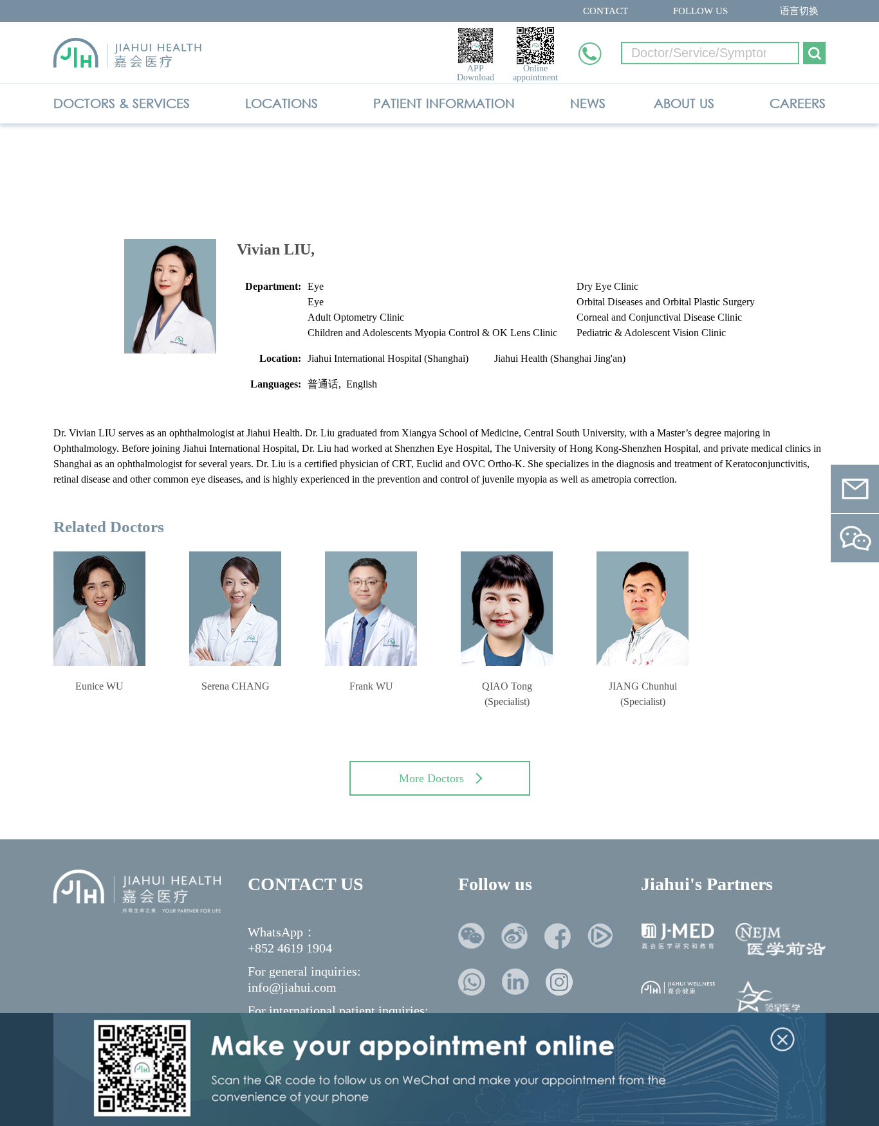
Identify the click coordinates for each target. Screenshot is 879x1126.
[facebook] (557, 936)
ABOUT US (684, 103)
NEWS (588, 103)
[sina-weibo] (514, 936)
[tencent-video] (601, 936)
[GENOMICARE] (768, 999)
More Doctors (431, 778)
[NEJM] (781, 939)
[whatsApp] (471, 982)
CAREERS (798, 103)
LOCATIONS (281, 103)
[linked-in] (515, 982)
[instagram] (559, 982)
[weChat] (471, 936)
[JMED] (678, 936)
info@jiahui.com (292, 987)
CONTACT (605, 11)
